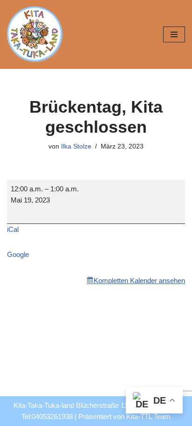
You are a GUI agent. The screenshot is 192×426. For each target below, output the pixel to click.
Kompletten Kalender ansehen (139, 280)
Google (18, 254)
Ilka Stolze (76, 146)
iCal (13, 229)
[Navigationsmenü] (174, 34)
